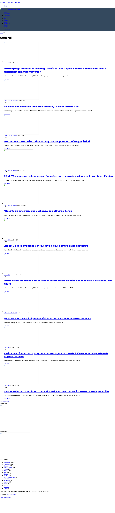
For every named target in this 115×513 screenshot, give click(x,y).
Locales (6, 485)
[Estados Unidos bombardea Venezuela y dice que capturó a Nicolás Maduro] (21, 238)
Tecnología (7, 23)
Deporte (6, 474)
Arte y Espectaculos (9, 477)
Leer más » (7, 79)
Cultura (6, 488)
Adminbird (7, 63)
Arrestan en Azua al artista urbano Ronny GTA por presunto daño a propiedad (47, 141)
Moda (5, 26)
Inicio (5, 12)
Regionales (7, 15)
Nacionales (7, 13)
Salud (5, 22)
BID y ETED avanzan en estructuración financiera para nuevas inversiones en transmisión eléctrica (58, 176)
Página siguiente (4, 401)
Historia (6, 20)
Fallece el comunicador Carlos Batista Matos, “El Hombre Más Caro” (41, 106)
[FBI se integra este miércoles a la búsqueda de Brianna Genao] (21, 203)
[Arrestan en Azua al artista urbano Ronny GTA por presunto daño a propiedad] (21, 134)
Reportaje (6, 25)
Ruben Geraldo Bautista (10, 101)
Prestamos (6, 487)
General (6, 466)
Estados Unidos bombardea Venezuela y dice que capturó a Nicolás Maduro (46, 245)
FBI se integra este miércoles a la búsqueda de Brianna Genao (38, 211)
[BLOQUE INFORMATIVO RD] (10, 2)
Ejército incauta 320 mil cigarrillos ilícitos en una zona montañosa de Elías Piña (47, 318)
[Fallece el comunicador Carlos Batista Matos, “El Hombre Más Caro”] (21, 99)
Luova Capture (11, 494)
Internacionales (8, 17)
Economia (6, 479)
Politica (6, 469)
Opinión (6, 18)
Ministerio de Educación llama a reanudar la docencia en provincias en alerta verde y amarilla (56, 391)
